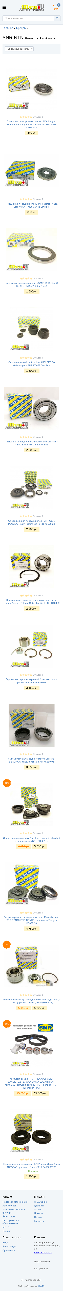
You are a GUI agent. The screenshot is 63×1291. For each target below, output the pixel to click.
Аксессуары (9, 1216)
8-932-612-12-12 (43, 1252)
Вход (5, 1242)
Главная (8, 28)
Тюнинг (7, 1231)
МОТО (6, 1227)
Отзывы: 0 (38, 117)
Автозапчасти (10, 1205)
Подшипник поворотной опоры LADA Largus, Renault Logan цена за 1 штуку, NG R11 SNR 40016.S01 (31, 124)
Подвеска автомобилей (15, 1201)
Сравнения (9, 1250)
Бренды (21, 28)
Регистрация (9, 1246)
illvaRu (41, 1286)
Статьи (38, 1217)
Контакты (39, 1221)
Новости (38, 1213)
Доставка (39, 1205)
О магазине (40, 1201)
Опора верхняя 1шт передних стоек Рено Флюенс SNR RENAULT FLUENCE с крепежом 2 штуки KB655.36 (31, 920)
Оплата (38, 1209)
